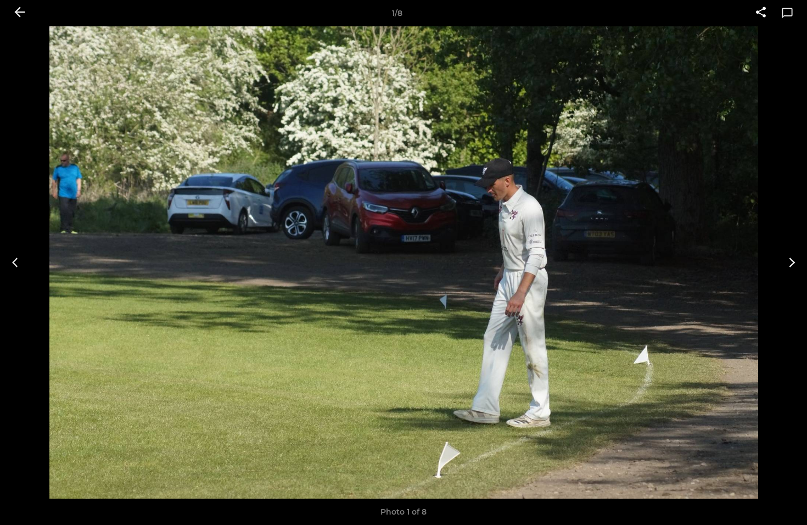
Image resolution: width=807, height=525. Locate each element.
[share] (760, 13)
